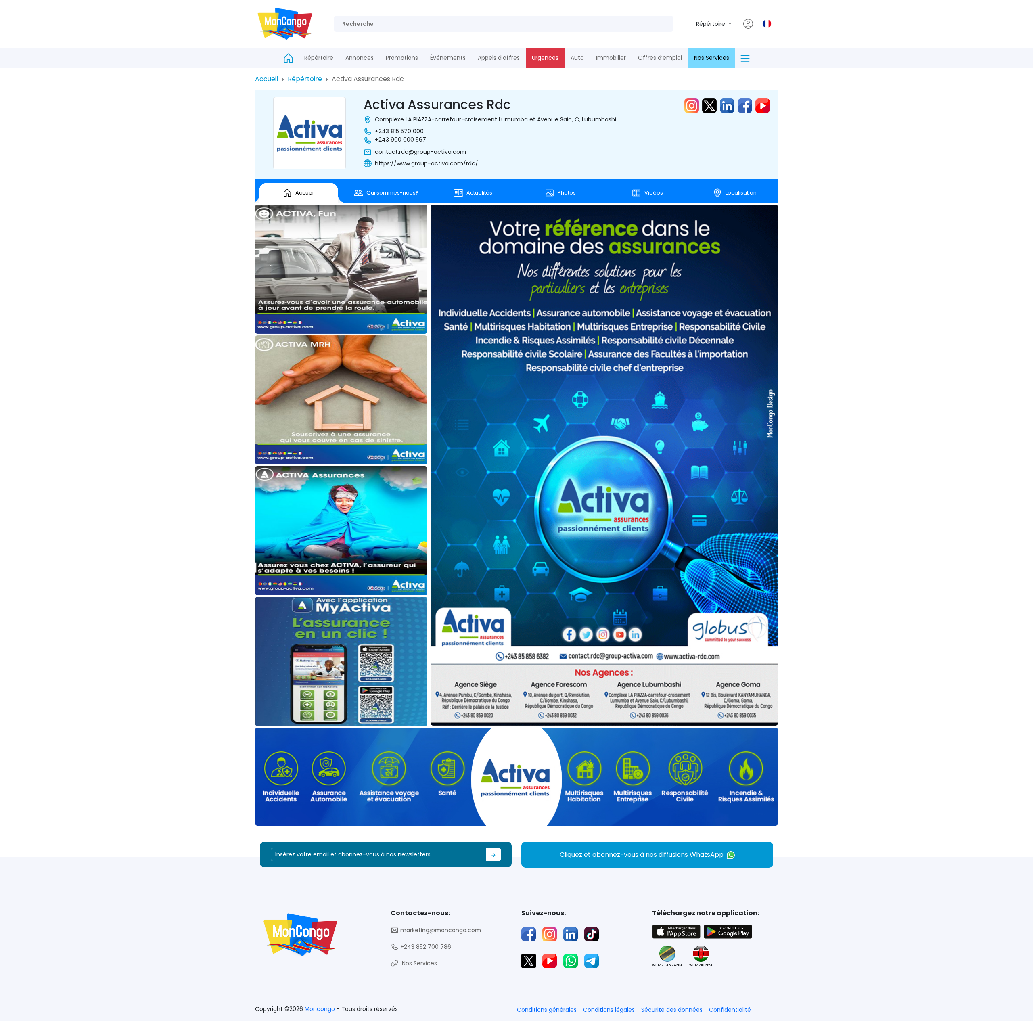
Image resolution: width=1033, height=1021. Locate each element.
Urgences (545, 58)
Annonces (359, 58)
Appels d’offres (499, 58)
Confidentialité (730, 1010)
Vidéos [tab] (653, 192)
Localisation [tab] (741, 192)
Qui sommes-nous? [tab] (392, 192)
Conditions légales (609, 1010)
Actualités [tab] (479, 192)
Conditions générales (547, 1010)
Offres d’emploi (660, 58)
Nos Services (711, 58)
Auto (577, 58)
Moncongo (321, 1009)
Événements (448, 58)
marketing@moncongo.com (440, 930)
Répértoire (711, 24)
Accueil (266, 79)
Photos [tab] (567, 192)
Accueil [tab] (305, 192)
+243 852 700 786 (425, 947)
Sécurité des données (672, 1010)
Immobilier (611, 58)
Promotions (402, 58)
